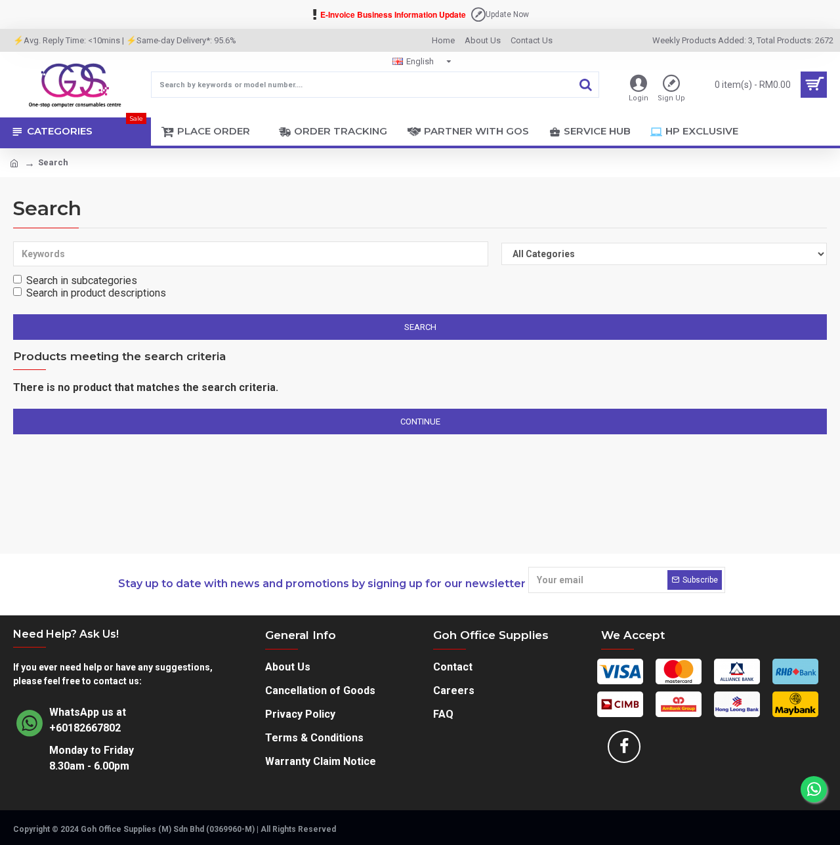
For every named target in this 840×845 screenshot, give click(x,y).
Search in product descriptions (96, 293)
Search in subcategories (81, 280)
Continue (420, 421)
